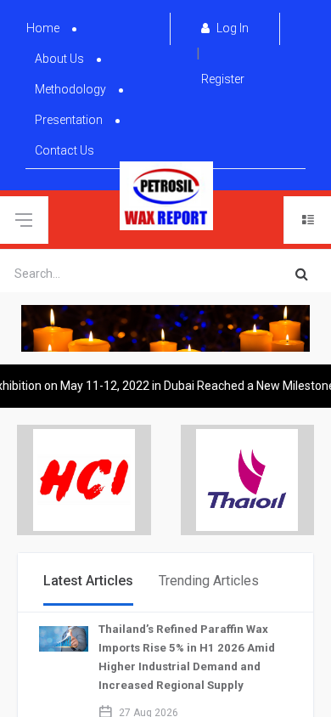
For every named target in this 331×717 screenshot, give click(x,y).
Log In (231, 28)
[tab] (88, 582)
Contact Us (64, 150)
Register (222, 79)
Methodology (70, 89)
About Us (59, 58)
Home (42, 28)
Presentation (69, 120)
